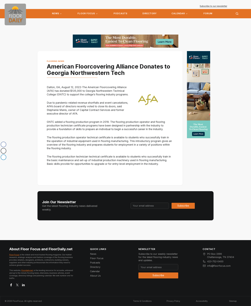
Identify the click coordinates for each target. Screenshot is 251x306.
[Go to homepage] (15, 14)
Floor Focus (86, 13)
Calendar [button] (178, 13)
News (55, 13)
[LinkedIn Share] (3, 157)
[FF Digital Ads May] (125, 41)
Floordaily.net (27, 270)
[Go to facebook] (11, 284)
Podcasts (120, 13)
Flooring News (55, 61)
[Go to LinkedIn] (23, 284)
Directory (149, 13)
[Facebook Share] (3, 144)
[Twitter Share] (3, 151)
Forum (208, 13)
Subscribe (183, 205)
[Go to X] (17, 284)
